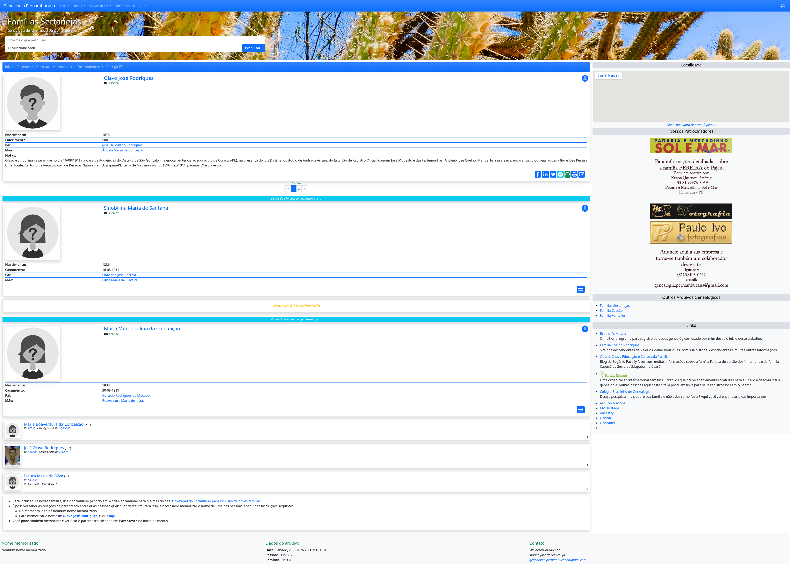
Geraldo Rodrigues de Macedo (126, 395)
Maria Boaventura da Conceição (54, 424)
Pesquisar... (253, 48)
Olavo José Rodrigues (129, 77)
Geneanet (607, 423)
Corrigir (112, 66)
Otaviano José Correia (119, 275)
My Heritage (609, 408)
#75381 (32, 428)
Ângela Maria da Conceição (123, 150)
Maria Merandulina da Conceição (142, 328)
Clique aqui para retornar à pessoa (691, 124)
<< (287, 189)
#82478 (32, 480)
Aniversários (99, 5)
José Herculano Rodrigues (122, 145)
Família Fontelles (613, 315)
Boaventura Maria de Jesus (123, 400)
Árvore (46, 66)
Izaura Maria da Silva (43, 476)
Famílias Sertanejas (615, 305)
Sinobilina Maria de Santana (136, 207)
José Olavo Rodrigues (44, 447)
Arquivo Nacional (613, 403)
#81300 (32, 452)
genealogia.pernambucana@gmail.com (557, 560)
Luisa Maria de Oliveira (120, 280)
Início (9, 66)
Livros (64, 5)
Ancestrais (66, 66)
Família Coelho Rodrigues (619, 345)
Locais (77, 5)
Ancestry (606, 413)
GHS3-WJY (64, 452)
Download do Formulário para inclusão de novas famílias (216, 501)
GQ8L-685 (64, 428)
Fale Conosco (125, 5)
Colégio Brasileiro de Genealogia (625, 391)
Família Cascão (611, 310)
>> (305, 189)
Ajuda (142, 5)
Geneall (606, 418)
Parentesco (26, 66)
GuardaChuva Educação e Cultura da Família (634, 356)
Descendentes (89, 66)
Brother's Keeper (613, 333)
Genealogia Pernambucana (29, 5)
